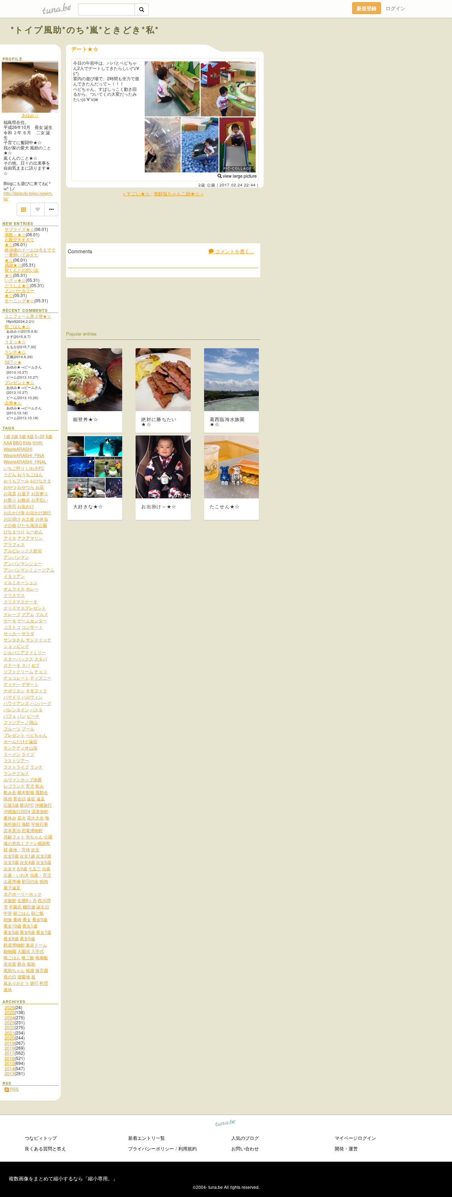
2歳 (201, 185)
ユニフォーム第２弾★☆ (28, 316)
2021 (9, 1033)
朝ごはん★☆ (17, 326)
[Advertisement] (361, 45)
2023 (9, 1022)
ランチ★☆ (15, 352)
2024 (9, 1017)
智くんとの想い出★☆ (21, 272)
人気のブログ (245, 1137)
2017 (9, 1053)
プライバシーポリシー (151, 1148)
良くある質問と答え (45, 1148)
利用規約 (187, 1148)
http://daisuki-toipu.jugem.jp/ (28, 195)
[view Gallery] (24, 209)
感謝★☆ (13, 265)
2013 (9, 1073)
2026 (9, 1007)
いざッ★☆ (15, 280)
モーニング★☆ (19, 300)
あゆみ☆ (30, 115)
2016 (9, 1058)
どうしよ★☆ (17, 285)
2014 (9, 1068)
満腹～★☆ (15, 234)
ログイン (395, 8)
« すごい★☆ (137, 193)
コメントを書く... (234, 251)
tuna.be (225, 1124)
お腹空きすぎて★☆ (19, 241)
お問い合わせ (245, 1148)
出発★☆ (13, 402)
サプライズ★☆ (19, 229)
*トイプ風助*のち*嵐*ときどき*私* (85, 29)
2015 (9, 1063)
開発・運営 (346, 1148)
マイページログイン (355, 1137)
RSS (14, 1089)
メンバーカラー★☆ (19, 292)
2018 (9, 1048)
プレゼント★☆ (19, 382)
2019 (9, 1043)
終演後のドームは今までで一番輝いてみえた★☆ (30, 255)
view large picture (239, 176)
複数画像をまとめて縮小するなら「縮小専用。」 (63, 1178)
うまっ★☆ (15, 341)
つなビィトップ (41, 1137)
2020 (9, 1038)
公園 (211, 185)
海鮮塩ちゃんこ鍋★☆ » (178, 193)
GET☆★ (13, 362)
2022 (9, 1027)
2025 (9, 1012)
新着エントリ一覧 (146, 1137)
